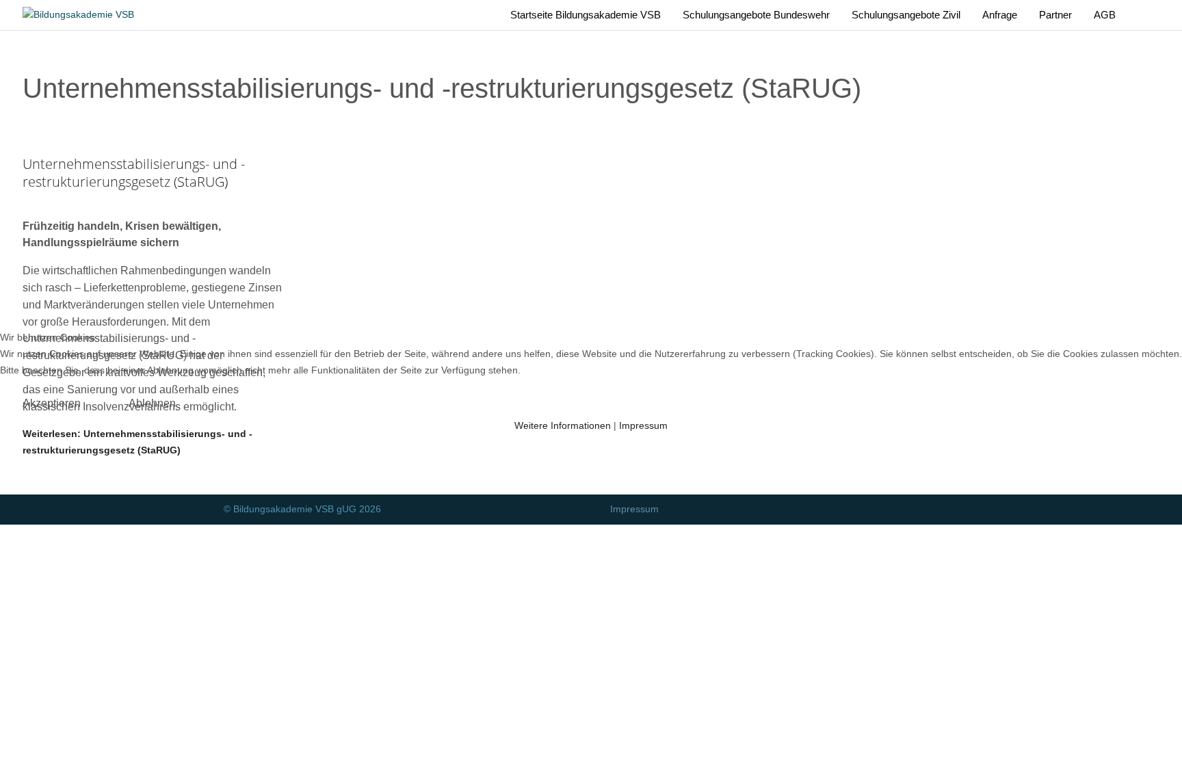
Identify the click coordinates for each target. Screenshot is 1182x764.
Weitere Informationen (562, 425)
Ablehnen (152, 403)
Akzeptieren (52, 403)
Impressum (643, 425)
